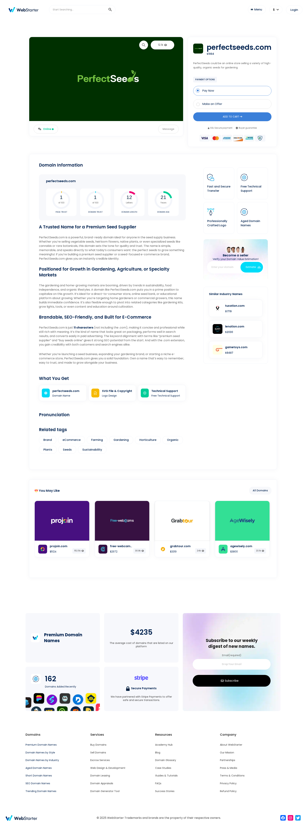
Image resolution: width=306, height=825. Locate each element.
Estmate (251, 267)
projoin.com (58, 546)
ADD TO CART (231, 116)
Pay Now (208, 91)
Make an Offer (212, 104)
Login (294, 10)
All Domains (260, 490)
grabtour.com (180, 546)
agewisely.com (241, 546)
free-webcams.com (124, 546)
